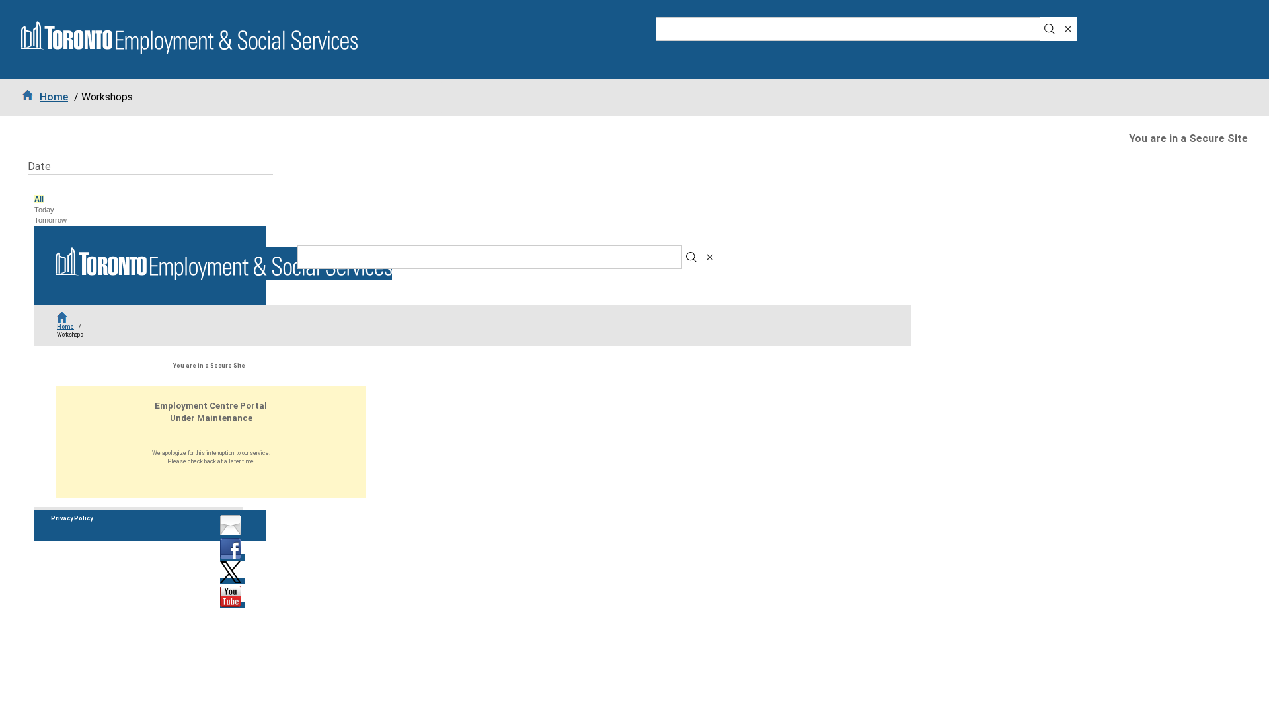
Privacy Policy (72, 518)
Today (44, 210)
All (39, 199)
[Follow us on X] (232, 581)
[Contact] (232, 533)
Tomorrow (50, 220)
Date (39, 166)
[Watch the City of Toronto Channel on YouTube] (232, 605)
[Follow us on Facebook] (232, 557)
